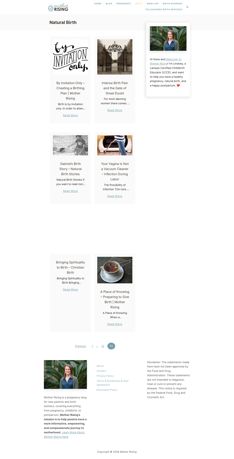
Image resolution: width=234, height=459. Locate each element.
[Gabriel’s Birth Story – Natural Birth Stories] (70, 145)
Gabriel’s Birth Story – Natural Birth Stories (70, 169)
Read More (70, 116)
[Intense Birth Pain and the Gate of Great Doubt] (114, 57)
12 (102, 346)
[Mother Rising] (58, 7)
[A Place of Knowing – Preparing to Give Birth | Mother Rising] (114, 270)
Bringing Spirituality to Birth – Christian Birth (70, 267)
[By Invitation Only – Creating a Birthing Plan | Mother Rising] (70, 57)
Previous (80, 346)
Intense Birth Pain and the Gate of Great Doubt (115, 88)
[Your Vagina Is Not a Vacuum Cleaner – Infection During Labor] (114, 145)
